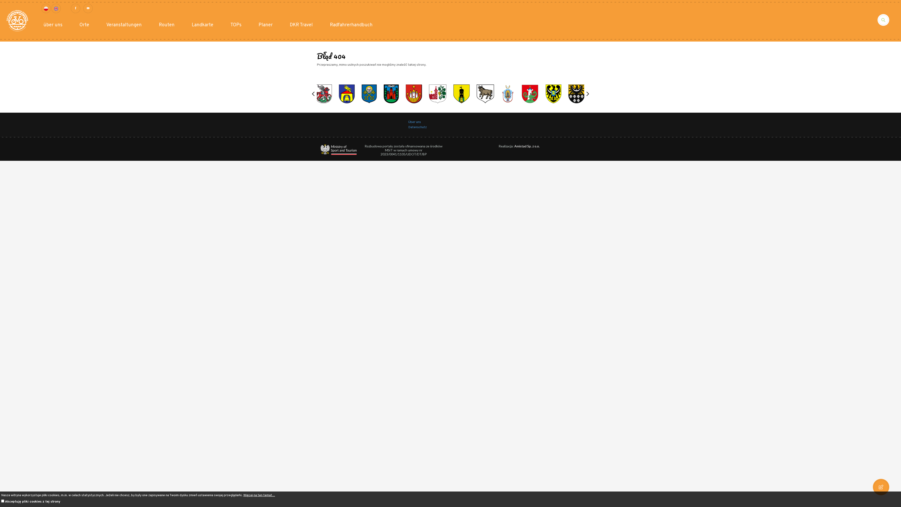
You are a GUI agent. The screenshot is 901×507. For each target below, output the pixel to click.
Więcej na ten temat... (259, 495)
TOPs (235, 25)
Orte (84, 25)
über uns (52, 25)
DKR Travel (301, 25)
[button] (313, 93)
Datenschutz (417, 127)
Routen (167, 25)
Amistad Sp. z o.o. (527, 146)
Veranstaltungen (124, 25)
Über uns (414, 122)
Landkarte (202, 25)
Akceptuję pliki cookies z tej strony (32, 502)
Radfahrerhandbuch (351, 25)
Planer (266, 25)
